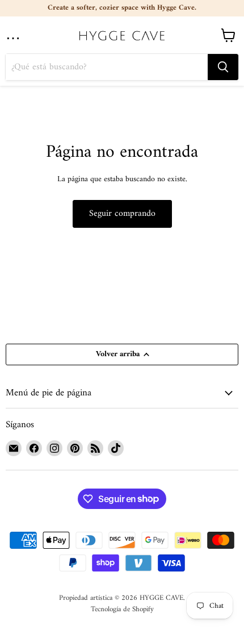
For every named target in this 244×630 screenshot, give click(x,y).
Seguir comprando (122, 214)
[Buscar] (223, 67)
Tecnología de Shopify (122, 609)
